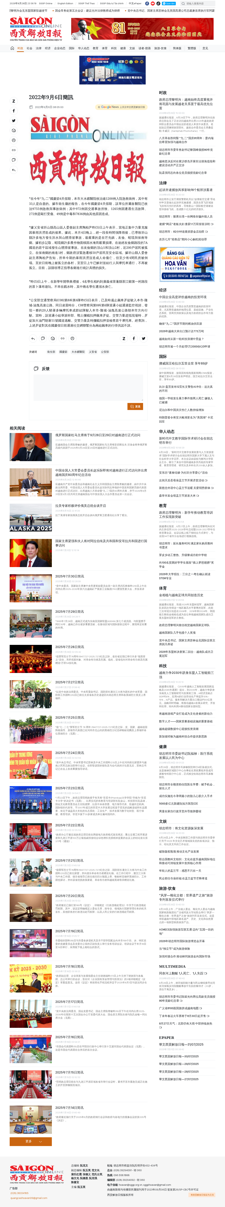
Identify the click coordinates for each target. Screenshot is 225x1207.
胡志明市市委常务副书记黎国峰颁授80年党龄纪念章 (186, 151)
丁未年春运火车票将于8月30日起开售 (183, 1016)
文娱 (132, 48)
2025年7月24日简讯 (69, 753)
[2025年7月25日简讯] (31, 729)
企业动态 (59, 48)
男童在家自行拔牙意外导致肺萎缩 (180, 811)
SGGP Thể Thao (86, 3)
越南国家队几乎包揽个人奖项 (177, 632)
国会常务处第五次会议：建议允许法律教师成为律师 (57, 10)
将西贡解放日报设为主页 (202, 1195)
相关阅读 (17, 428)
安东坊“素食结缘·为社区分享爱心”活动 (183, 472)
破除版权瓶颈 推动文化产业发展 (179, 851)
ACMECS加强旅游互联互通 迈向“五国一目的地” (186, 931)
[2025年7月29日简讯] (31, 624)
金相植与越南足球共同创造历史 (181, 595)
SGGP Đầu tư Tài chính (112, 3)
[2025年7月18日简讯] (31, 978)
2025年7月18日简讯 (69, 966)
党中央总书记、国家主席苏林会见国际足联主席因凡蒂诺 (187, 642)
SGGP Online (45, 3)
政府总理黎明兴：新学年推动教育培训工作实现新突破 (186, 515)
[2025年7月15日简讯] (31, 1084)
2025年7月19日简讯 (69, 931)
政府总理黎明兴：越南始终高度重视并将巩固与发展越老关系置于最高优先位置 (186, 104)
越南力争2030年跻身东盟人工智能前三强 (186, 675)
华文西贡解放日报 (36, 28)
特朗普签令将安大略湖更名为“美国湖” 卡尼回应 (186, 419)
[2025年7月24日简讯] (31, 765)
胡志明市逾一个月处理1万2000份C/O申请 (184, 346)
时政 (20, 48)
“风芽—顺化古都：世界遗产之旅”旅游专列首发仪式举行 (186, 897)
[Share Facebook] (14, 111)
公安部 (105, 351)
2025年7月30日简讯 (69, 576)
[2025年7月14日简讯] (31, 1120)
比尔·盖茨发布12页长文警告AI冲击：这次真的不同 (186, 388)
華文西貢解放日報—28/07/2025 (179, 1071)
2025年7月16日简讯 (69, 1037)
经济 (48, 48)
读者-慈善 (145, 48)
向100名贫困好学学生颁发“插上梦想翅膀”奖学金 (186, 564)
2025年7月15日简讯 (69, 1072)
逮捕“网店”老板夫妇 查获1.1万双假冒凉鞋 (185, 224)
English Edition (65, 3)
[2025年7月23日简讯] (31, 800)
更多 (28, 1141)
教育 (95, 48)
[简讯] (14, 170)
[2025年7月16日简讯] (31, 1049)
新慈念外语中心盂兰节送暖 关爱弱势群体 (185, 488)
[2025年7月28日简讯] (31, 659)
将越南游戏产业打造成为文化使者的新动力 (186, 713)
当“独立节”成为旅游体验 (174, 948)
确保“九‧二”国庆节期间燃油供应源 (180, 323)
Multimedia (172, 966)
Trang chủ (12, 48)
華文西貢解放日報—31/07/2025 (181, 1044)
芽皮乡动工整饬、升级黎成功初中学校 (183, 555)
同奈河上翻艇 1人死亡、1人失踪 (181, 973)
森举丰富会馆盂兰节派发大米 (177, 495)
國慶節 (63, 351)
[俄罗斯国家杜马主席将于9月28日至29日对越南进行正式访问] (31, 447)
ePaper (166, 1038)
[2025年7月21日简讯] (31, 872)
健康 (123, 48)
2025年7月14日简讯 (69, 1108)
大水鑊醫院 (78, 351)
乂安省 (93, 351)
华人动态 (83, 48)
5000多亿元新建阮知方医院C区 (178, 803)
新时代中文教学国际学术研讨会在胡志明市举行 (186, 440)
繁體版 (192, 48)
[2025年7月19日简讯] (31, 943)
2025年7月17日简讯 (69, 1002)
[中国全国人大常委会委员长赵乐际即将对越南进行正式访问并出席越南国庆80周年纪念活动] (31, 482)
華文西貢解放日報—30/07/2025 (179, 1056)
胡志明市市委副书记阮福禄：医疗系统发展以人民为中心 (186, 756)
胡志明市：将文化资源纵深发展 (181, 828)
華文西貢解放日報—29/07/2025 (179, 1064)
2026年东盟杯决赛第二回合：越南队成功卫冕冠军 (186, 653)
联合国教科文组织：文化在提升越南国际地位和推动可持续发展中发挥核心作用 (187, 861)
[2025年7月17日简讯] (31, 1014)
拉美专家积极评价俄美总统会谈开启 (80, 505)
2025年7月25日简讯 (69, 717)
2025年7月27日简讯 (69, 682)
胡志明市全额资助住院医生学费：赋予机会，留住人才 (187, 786)
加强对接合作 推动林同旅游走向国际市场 (184, 956)
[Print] (14, 140)
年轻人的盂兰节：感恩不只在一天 (180, 870)
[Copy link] (14, 150)
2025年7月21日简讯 (69, 860)
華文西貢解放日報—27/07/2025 (178, 1079)
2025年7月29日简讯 (69, 611)
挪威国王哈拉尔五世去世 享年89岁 (183, 363)
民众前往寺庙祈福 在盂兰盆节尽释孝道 (183, 878)
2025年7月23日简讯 (69, 788)
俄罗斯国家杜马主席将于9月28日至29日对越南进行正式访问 (97, 435)
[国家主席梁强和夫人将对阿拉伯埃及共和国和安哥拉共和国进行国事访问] (31, 553)
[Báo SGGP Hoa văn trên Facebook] (147, 3)
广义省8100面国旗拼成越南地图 (179, 1008)
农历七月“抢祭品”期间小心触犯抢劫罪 (183, 239)
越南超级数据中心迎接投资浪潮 (178, 729)
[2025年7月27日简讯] (31, 694)
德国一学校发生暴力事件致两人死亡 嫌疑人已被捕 (186, 400)
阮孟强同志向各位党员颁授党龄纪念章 (183, 172)
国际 (72, 48)
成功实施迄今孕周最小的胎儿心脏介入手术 (186, 796)
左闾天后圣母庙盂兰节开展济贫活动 (182, 480)
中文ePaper (135, 3)
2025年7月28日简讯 (69, 647)
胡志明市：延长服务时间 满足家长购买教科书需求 (186, 545)
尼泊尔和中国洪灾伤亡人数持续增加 (181, 410)
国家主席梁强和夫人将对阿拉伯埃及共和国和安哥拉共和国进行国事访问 (101, 543)
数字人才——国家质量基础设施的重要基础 (186, 721)
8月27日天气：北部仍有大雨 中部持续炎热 (185, 1023)
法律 (38, 48)
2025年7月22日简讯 (69, 825)
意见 (205, 48)
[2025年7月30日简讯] (31, 588)
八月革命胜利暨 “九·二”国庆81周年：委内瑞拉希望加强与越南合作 (186, 140)
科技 (114, 48)
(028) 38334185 (19, 1193)
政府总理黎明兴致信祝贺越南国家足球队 (184, 625)
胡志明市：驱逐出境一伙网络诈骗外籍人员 (186, 216)
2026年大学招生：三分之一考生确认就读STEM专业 (184, 576)
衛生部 (51, 351)
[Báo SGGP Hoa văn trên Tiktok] (158, 3)
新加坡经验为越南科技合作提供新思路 (183, 736)
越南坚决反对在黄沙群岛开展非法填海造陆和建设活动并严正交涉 (187, 163)
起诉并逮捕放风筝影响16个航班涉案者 (186, 190)
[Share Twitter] (14, 121)
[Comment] (14, 160)
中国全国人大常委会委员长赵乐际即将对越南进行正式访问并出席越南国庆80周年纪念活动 (101, 472)
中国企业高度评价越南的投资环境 (183, 297)
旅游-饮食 (160, 48)
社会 (29, 48)
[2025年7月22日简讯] (31, 837)
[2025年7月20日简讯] (31, 908)
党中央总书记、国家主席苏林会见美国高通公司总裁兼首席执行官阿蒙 (140, 10)
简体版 (177, 48)
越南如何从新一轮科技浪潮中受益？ (181, 339)
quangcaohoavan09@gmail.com (29, 1198)
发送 (137, 406)
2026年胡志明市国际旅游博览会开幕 (182, 941)
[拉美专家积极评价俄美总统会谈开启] (31, 518)
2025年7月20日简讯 (69, 896)
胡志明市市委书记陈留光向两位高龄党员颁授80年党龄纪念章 (187, 998)
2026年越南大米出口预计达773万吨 (181, 331)
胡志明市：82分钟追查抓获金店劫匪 (182, 231)
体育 (105, 48)
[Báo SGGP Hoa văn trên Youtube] (153, 3)
